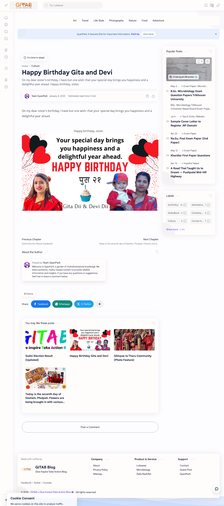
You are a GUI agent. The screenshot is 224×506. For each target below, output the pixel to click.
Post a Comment (90, 427)
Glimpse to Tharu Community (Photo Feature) (133, 358)
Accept (31, 492)
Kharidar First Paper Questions (190, 155)
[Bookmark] (206, 5)
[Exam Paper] (190, 86)
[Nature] (132, 20)
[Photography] (116, 20)
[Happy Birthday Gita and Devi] (90, 339)
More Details (64, 492)
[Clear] (100, 5)
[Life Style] (99, 20)
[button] (217, 5)
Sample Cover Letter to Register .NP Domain (186, 123)
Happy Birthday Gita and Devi (89, 355)
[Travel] (85, 20)
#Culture (28, 293)
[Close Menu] (216, 34)
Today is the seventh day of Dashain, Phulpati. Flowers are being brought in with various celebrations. (44, 398)
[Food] (144, 20)
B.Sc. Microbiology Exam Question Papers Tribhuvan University (188, 95)
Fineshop (117, 492)
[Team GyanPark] (39, 96)
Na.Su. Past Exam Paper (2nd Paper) (189, 140)
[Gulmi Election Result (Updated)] (45, 339)
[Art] (74, 20)
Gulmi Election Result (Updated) (39, 358)
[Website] (200, 116)
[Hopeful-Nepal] (191, 163)
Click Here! (148, 34)
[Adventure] (158, 20)
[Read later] (147, 96)
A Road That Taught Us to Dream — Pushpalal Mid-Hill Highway (188, 172)
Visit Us (135, 34)
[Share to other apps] (99, 304)
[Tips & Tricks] (189, 116)
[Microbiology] (205, 86)
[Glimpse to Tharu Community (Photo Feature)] (134, 339)
